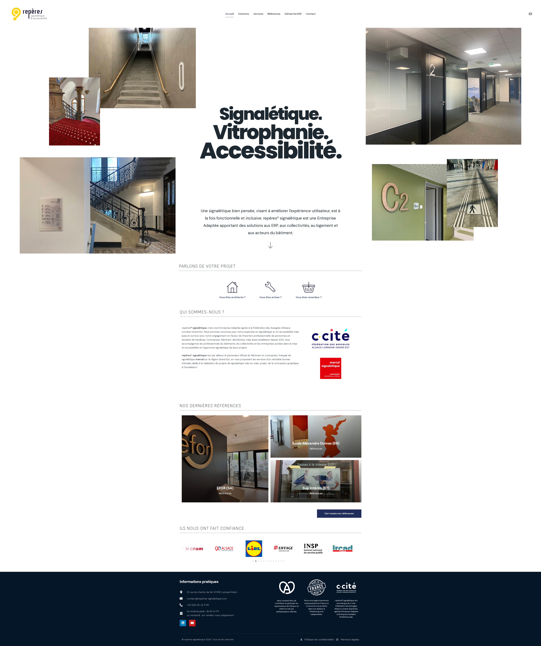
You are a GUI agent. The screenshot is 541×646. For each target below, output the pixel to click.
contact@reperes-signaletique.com (207, 598)
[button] (183, 548)
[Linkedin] (183, 623)
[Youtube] (192, 623)
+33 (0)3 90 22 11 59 (198, 604)
